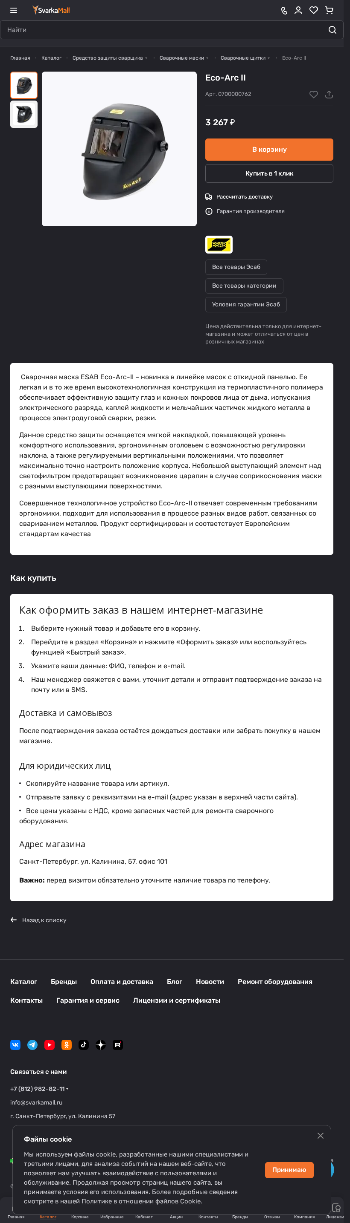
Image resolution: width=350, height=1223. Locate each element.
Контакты (26, 1000)
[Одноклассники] (66, 1045)
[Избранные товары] (313, 10)
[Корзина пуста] (329, 10)
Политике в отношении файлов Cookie (141, 1201)
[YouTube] (49, 1045)
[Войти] (298, 10)
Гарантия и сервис (88, 1000)
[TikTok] (84, 1045)
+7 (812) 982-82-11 (37, 1089)
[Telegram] (32, 1045)
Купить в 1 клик (269, 173)
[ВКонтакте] (15, 1045)
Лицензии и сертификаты (176, 1000)
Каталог (23, 982)
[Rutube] (118, 1045)
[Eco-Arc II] (119, 149)
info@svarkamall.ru (36, 1102)
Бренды (64, 982)
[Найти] (332, 29)
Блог (174, 982)
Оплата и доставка (121, 982)
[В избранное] (313, 94)
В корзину (269, 149)
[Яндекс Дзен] (101, 1045)
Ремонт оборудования (275, 982)
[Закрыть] (320, 1135)
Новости (210, 982)
